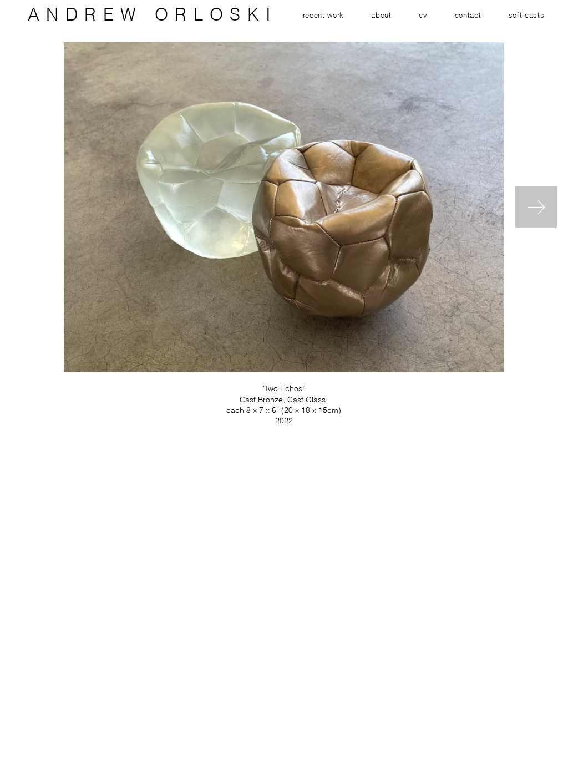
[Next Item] (536, 207)
